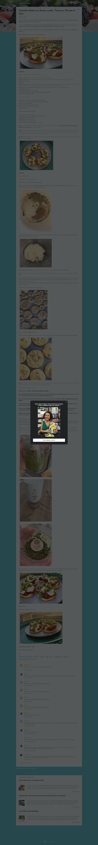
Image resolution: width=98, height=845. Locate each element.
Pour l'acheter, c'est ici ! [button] (49, 440)
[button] (66, 402)
